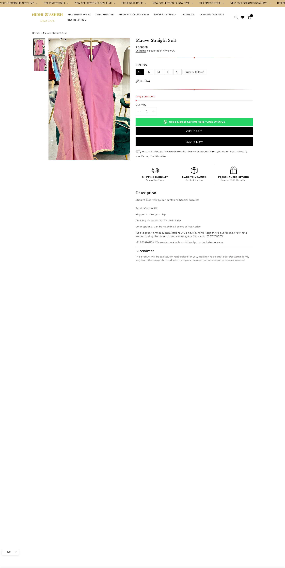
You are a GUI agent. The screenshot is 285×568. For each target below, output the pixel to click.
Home (35, 33)
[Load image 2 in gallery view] (40, 63)
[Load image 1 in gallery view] (39, 47)
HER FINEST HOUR (55, 3)
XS (140, 71)
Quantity (141, 104)
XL (177, 71)
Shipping (141, 50)
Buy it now (194, 141)
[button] (134, 14)
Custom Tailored (195, 71)
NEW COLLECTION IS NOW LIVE (93, 3)
